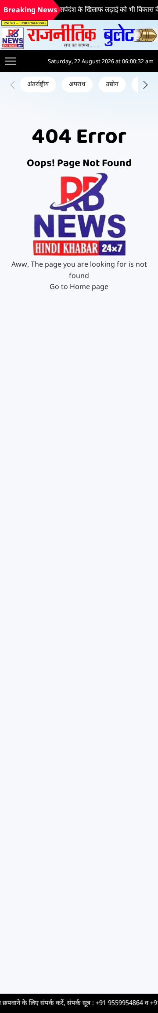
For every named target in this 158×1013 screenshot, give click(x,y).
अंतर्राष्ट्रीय (38, 84)
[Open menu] (10, 61)
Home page (89, 287)
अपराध (77, 84)
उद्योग (112, 84)
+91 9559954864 (108, 1003)
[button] (145, 84)
